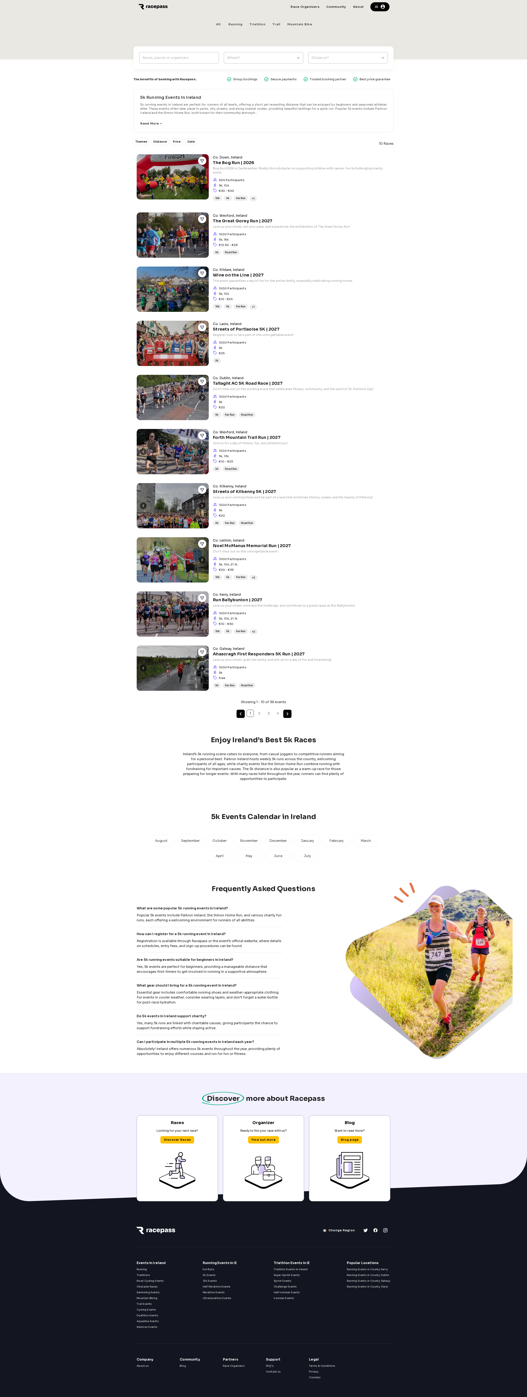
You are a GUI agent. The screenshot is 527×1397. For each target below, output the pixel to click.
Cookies (315, 1377)
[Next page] (287, 714)
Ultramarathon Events (217, 1298)
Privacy (313, 1371)
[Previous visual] (143, 177)
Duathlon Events (147, 1315)
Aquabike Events (148, 1321)
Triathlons (143, 1275)
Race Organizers (234, 1365)
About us (143, 1365)
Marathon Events (214, 1292)
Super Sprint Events (287, 1275)
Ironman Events (284, 1298)
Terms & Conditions (322, 1365)
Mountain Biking (147, 1298)
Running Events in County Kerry (367, 1269)
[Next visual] (202, 177)
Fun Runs (208, 1269)
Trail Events (144, 1303)
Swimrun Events (147, 1326)
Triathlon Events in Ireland (291, 1269)
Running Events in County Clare (367, 1286)
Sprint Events (282, 1280)
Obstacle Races (147, 1286)
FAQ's (270, 1365)
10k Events (210, 1280)
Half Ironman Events (287, 1292)
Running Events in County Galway (368, 1280)
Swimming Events (148, 1292)
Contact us (273, 1371)
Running (142, 1269)
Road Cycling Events (150, 1280)
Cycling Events (146, 1309)
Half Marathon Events (217, 1286)
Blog (183, 1365)
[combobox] (263, 58)
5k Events (209, 1275)
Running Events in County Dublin (368, 1275)
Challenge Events (285, 1286)
